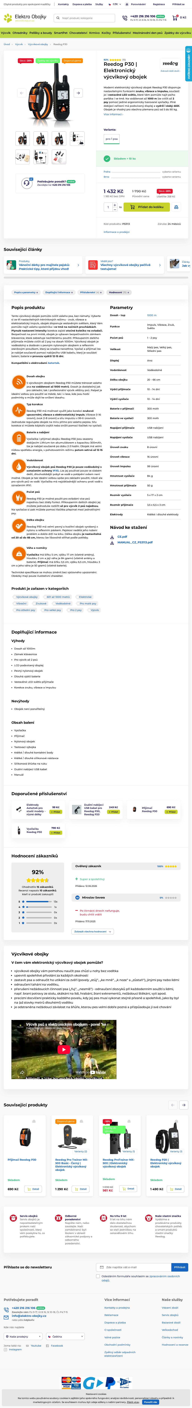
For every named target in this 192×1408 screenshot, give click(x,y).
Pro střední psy (25, 610)
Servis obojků (170, 1314)
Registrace (159, 4)
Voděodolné (63, 603)
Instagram (15, 1349)
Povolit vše (150, 1402)
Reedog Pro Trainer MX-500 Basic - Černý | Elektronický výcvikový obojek (71, 1165)
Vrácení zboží (170, 1307)
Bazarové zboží (171, 1322)
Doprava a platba (82, 4)
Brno (106, 176)
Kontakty (63, 4)
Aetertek (53, 362)
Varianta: (110, 129)
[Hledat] (58, 18)
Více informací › (113, 114)
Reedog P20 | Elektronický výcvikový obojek (165, 1163)
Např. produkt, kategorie (77, 18)
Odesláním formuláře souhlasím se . (141, 1278)
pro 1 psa (112, 139)
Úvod (7, 44)
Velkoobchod (170, 1329)
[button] (78, 93)
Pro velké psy (52, 610)
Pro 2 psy (76, 610)
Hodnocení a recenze (175, 1344)
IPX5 (56, 470)
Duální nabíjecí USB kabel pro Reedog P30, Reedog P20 (94, 809)
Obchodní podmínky (117, 1344)
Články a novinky (172, 1337)
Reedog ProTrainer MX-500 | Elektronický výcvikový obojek (118, 1163)
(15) (115, 59)
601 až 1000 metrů (58, 596)
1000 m (152, 315)
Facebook (57, 1345)
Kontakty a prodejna (117, 1307)
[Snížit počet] (115, 209)
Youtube (36, 1345)
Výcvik (19, 44)
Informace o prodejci (117, 231)
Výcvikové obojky (38, 44)
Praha (107, 171)
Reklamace (111, 1314)
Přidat (57, 812)
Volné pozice (112, 1337)
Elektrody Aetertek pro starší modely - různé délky (36, 809)
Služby (99, 4)
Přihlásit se (178, 4)
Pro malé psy (88, 603)
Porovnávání (138, 4)
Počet (108, 207)
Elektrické (85, 596)
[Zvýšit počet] (115, 205)
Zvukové (41, 603)
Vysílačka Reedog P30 (34, 830)
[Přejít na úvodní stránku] (25, 18)
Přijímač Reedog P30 (149, 809)
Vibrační (21, 603)
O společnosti (113, 1329)
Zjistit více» (133, 1402)
